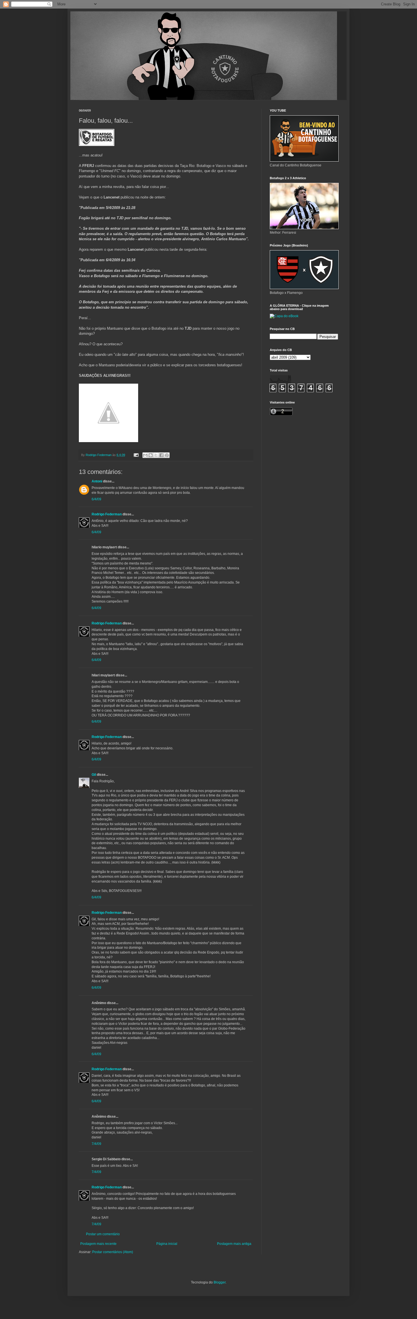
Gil (94, 775)
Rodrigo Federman (107, 514)
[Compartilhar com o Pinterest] (167, 455)
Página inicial (166, 1244)
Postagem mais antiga (234, 1244)
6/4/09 (96, 499)
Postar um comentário (103, 1234)
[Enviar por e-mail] (145, 455)
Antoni (97, 481)
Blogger (220, 1282)
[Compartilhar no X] (156, 455)
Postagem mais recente (98, 1244)
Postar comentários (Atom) (112, 1252)
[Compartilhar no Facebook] (161, 455)
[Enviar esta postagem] (136, 455)
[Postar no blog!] (150, 455)
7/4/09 (96, 1144)
